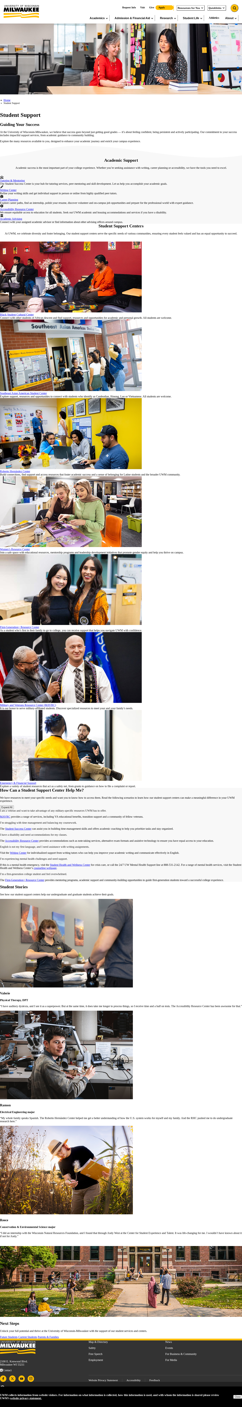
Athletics (214, 17)
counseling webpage (45, 868)
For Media (171, 1359)
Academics (97, 18)
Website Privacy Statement (103, 1380)
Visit (142, 7)
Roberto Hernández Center (15, 471)
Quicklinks (215, 8)
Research (166, 18)
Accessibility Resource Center (17, 209)
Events (169, 1347)
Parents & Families (48, 1336)
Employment (96, 1359)
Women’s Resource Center (15, 549)
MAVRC (5, 816)
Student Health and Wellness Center (70, 864)
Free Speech (95, 1353)
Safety (92, 1347)
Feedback (154, 1380)
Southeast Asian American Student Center (23, 393)
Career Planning (9, 199)
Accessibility (133, 1380)
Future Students (9, 1336)
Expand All (6, 807)
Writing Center (8, 190)
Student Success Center (18, 828)
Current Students (27, 1336)
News (168, 1341)
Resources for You (189, 8)
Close (238, 1396)
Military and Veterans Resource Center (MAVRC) (28, 705)
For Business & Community (181, 1353)
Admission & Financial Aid (132, 18)
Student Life (191, 18)
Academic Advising (11, 218)
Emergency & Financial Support (18, 783)
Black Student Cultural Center (17, 314)
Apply (161, 7)
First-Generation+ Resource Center (19, 627)
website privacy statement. (26, 1398)
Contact (7, 1370)
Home (7, 100)
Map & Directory (98, 1341)
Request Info (129, 7)
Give (151, 7)
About (229, 18)
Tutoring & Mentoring (12, 180)
